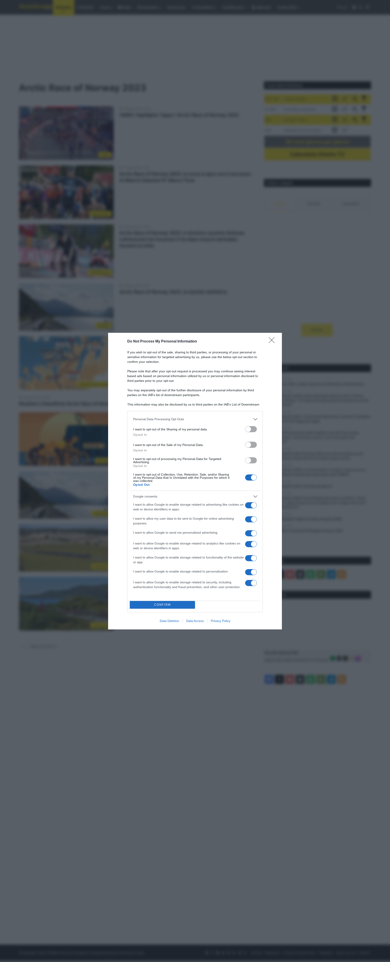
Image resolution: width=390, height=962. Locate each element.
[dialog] (195, 481)
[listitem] (195, 419)
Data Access (195, 621)
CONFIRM (162, 604)
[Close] (273, 341)
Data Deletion (169, 621)
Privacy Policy (220, 621)
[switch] (251, 429)
